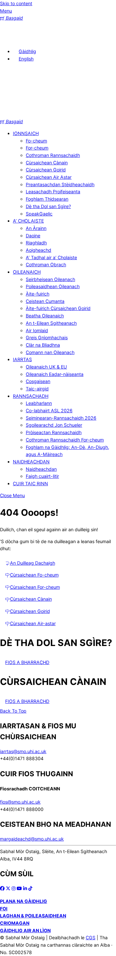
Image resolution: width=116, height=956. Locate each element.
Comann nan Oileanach (50, 352)
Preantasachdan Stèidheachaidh (60, 184)
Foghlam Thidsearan (47, 199)
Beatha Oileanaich (45, 315)
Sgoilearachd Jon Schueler (54, 425)
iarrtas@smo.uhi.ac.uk (23, 751)
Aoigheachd (38, 250)
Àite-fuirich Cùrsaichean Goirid (58, 308)
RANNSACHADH (30, 396)
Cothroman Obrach (46, 264)
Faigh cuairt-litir (42, 476)
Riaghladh (36, 242)
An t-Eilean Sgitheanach (51, 323)
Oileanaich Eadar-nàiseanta (54, 374)
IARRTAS (22, 359)
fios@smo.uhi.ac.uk (20, 802)
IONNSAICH (26, 133)
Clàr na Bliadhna (43, 345)
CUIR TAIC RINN (30, 483)
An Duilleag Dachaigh (32, 563)
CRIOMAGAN (14, 923)
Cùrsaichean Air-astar (33, 623)
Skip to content (16, 3)
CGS (90, 937)
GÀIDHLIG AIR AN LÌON (25, 930)
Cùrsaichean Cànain (47, 162)
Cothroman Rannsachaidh (53, 155)
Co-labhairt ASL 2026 (49, 410)
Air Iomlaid (37, 330)
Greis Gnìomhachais (47, 337)
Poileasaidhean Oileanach (53, 286)
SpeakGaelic (39, 213)
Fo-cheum (36, 140)
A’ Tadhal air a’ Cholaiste (51, 257)
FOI (3, 908)
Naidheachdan (41, 469)
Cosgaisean (38, 381)
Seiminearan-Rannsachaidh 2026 (61, 418)
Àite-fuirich (37, 293)
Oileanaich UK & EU (46, 366)
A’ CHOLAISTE (28, 220)
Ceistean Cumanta (45, 301)
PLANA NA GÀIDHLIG (23, 901)
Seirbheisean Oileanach (50, 279)
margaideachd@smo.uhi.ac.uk (32, 839)
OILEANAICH (27, 272)
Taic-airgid (37, 388)
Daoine (33, 235)
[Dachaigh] (9, 39)
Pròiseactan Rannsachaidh (54, 432)
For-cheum (37, 147)
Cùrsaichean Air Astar (49, 177)
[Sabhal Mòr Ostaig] (58, 114)
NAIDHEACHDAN (31, 461)
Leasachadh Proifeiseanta (53, 191)
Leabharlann (39, 403)
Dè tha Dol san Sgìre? (48, 206)
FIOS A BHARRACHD (27, 662)
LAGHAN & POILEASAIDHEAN (33, 915)
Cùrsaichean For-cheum (35, 587)
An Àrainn (36, 228)
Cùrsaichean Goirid (46, 169)
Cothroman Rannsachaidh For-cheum (65, 439)
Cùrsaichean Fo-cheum (34, 575)
